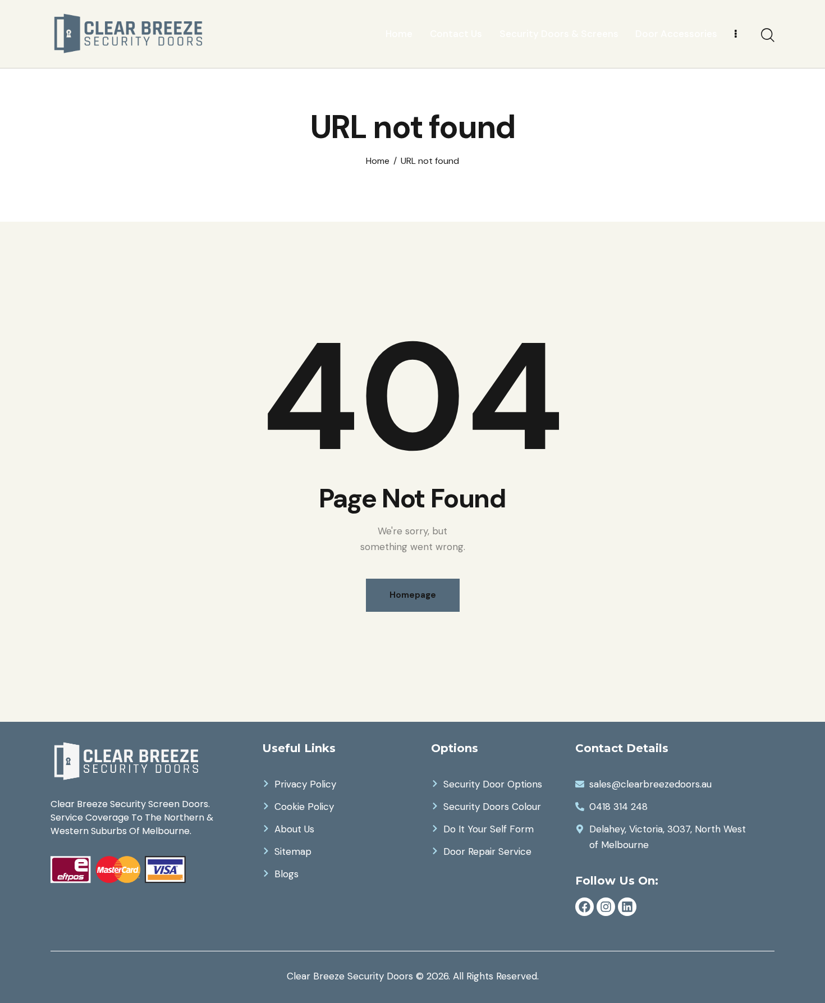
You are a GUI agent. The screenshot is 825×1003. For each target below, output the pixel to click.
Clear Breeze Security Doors (350, 976)
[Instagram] (606, 906)
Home (377, 161)
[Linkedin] (627, 906)
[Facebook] (584, 906)
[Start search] (768, 35)
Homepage (412, 595)
